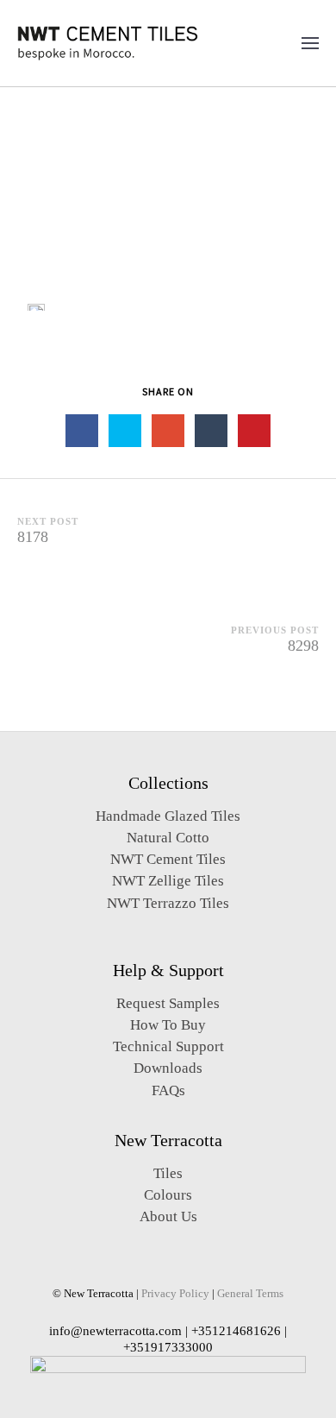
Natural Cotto (168, 837)
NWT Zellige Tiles (168, 881)
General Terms (250, 1294)
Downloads (168, 1068)
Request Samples (168, 1003)
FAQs (168, 1090)
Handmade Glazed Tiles (168, 816)
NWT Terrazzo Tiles (168, 903)
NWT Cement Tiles (168, 859)
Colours (168, 1195)
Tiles (168, 1173)
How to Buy (168, 1025)
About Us (168, 1216)
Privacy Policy (175, 1294)
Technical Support (168, 1046)
